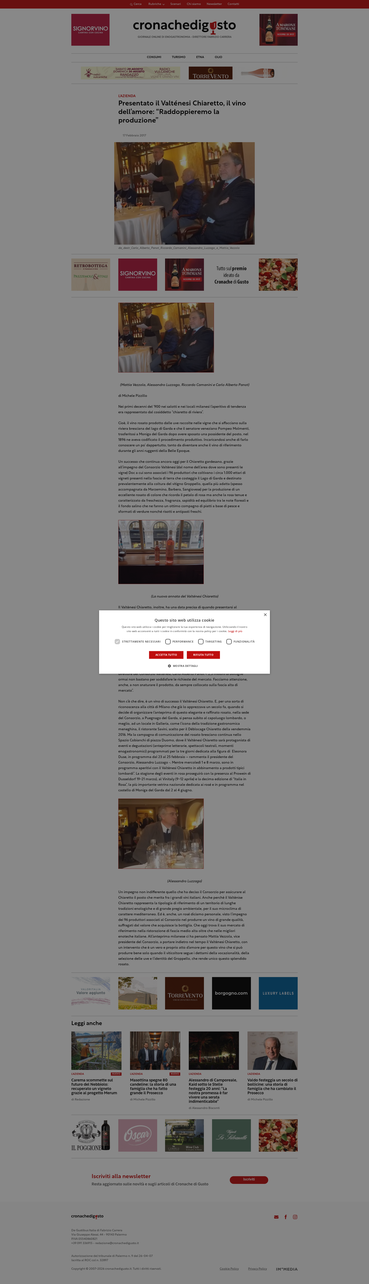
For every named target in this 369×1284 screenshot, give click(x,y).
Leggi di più (235, 631)
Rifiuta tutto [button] (203, 655)
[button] (184, 665)
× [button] (265, 614)
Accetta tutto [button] (166, 655)
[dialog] (184, 642)
